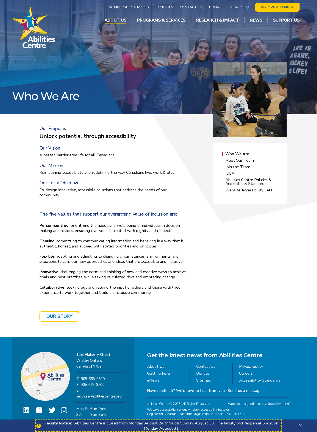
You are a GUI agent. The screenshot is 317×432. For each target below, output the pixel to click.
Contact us (205, 366)
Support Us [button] (286, 20)
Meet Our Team (239, 160)
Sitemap (203, 380)
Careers (246, 373)
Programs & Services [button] (161, 20)
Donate (216, 7)
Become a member (277, 7)
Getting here (158, 373)
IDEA (229, 173)
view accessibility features (211, 409)
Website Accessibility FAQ (248, 190)
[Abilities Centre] (34, 27)
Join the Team (237, 167)
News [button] (256, 20)
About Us (155, 366)
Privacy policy (251, 366)
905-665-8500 (93, 378)
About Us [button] (115, 20)
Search (237, 7)
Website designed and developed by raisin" (259, 404)
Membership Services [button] (129, 7)
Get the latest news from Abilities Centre (204, 355)
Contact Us (191, 7)
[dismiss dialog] (300, 425)
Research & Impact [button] (217, 20)
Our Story (59, 316)
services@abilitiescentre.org (99, 396)
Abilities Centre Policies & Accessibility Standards (248, 182)
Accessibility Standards (259, 380)
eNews (153, 380)
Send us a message (245, 390)
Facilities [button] (164, 7)
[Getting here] (45, 376)
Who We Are (237, 154)
